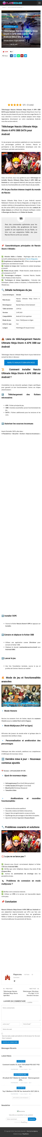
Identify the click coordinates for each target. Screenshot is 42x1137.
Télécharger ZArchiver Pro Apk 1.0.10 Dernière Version (31, 993)
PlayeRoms (25, 1134)
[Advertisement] (21, 81)
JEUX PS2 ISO (21, 1061)
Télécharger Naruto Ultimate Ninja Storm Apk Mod (10, 993)
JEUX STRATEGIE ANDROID (11, 26)
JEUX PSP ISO (21, 1088)
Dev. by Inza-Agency (32, 1131)
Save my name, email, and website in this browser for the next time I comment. (21, 1037)
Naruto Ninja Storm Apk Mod (21, 362)
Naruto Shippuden (32, 259)
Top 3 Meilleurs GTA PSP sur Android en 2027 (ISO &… (21, 1091)
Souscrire (32, 1119)
